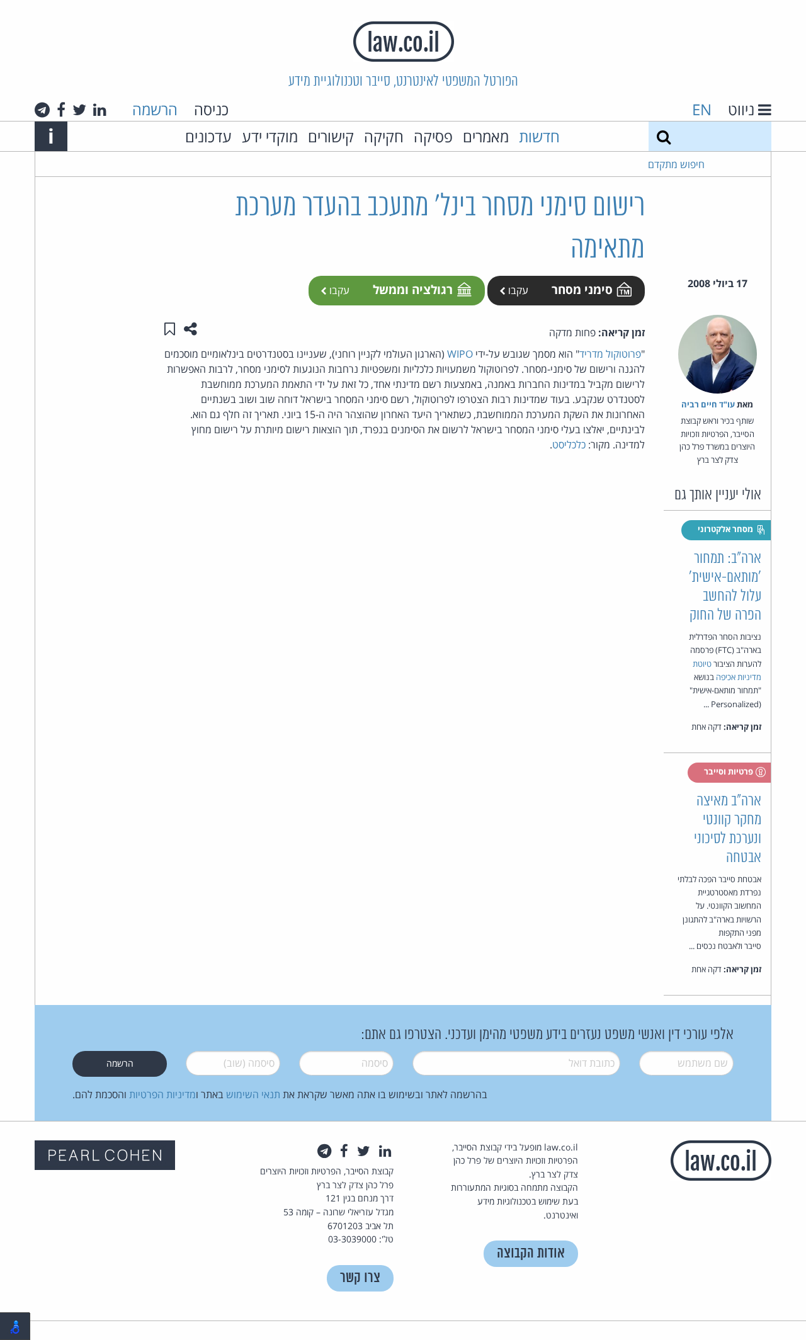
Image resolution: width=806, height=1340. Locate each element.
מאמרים (486, 136)
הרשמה (155, 109)
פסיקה (433, 136)
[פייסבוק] (61, 109)
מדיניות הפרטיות (162, 1094)
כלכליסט (569, 444)
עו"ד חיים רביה (708, 404)
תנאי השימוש (253, 1094)
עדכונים (208, 136)
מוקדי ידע (270, 136)
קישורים (331, 136)
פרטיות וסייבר (729, 771)
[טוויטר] (79, 109)
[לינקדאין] (99, 109)
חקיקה (384, 136)
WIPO (460, 354)
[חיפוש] (664, 136)
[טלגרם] (42, 109)
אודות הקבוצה (531, 1253)
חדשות (539, 136)
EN (702, 109)
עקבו (517, 290)
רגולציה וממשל (413, 289)
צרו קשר (360, 1277)
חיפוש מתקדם (676, 164)
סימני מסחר (582, 289)
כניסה (211, 109)
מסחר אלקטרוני (726, 529)
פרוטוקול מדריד (610, 354)
